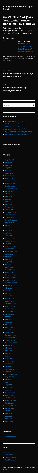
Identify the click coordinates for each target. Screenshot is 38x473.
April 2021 (8, 325)
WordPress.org (10, 460)
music (26, 58)
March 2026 (9, 173)
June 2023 (8, 259)
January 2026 (10, 178)
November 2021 (10, 306)
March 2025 (9, 204)
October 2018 (9, 403)
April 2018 (8, 419)
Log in (7, 452)
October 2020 (10, 340)
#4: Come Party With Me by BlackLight (19, 132)
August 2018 (9, 408)
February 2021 (10, 330)
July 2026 (8, 162)
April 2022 (8, 293)
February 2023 (10, 270)
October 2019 (9, 372)
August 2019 (9, 377)
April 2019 (8, 387)
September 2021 (11, 311)
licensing (21, 58)
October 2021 (9, 309)
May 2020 (8, 353)
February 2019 (10, 392)
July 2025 (8, 194)
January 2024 (9, 241)
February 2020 (10, 361)
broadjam (10, 58)
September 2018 (11, 406)
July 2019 (8, 379)
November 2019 (10, 369)
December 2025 (10, 181)
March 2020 (9, 358)
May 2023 (8, 262)
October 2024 (10, 217)
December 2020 (10, 335)
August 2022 (9, 285)
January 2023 (9, 272)
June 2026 (8, 165)
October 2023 (10, 249)
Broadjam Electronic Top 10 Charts (13, 467)
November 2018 (10, 400)
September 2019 (11, 374)
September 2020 (11, 343)
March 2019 (9, 390)
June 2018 (8, 413)
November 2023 (10, 246)
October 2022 (10, 280)
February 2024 (10, 238)
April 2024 (8, 233)
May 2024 (8, 230)
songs (4, 60)
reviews (30, 58)
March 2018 (9, 421)
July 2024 (8, 225)
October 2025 (10, 186)
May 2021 (8, 322)
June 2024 (8, 228)
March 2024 (9, 236)
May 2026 (8, 168)
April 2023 (8, 264)
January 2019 (9, 395)
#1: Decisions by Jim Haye (14, 121)
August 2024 (9, 223)
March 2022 (9, 296)
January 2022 (9, 301)
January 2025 (9, 210)
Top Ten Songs (10, 437)
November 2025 (11, 183)
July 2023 (8, 257)
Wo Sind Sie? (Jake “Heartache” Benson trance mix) (25, 49)
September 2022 (11, 283)
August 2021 (9, 314)
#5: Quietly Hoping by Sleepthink (17, 134)
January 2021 (9, 332)
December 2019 (10, 366)
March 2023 (9, 267)
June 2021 (8, 319)
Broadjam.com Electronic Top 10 (15, 56)
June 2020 (8, 351)
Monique (26, 44)
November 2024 (11, 215)
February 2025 (10, 207)
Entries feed (9, 455)
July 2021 (8, 317)
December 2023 (10, 243)
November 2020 (11, 338)
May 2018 (8, 416)
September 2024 (11, 220)
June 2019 (8, 382)
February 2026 (10, 176)
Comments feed (10, 457)
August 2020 (9, 345)
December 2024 (10, 212)
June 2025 (8, 196)
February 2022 (10, 298)
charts (16, 58)
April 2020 (8, 356)
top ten (9, 60)
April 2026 (8, 170)
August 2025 (9, 191)
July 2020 (8, 348)
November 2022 (11, 277)
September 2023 (11, 251)
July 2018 (8, 411)
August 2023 (9, 254)
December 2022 (10, 275)
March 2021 (9, 327)
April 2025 (8, 202)
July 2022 (8, 288)
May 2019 (8, 385)
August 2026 (9, 160)
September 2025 (11, 189)
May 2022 (8, 291)
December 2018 (10, 398)
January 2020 (9, 364)
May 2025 (8, 199)
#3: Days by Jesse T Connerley (16, 129)
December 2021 (10, 304)
